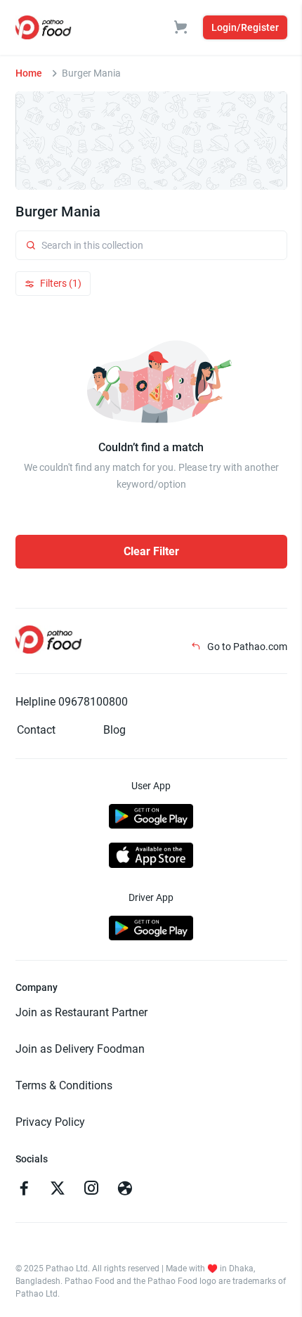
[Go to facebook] (23, 1190)
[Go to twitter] (57, 1190)
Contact (36, 730)
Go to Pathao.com (246, 646)
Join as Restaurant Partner (81, 1012)
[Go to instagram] (91, 1190)
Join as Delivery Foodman (80, 1049)
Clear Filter (151, 551)
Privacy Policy (50, 1122)
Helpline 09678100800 (71, 701)
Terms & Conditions (63, 1085)
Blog (114, 730)
